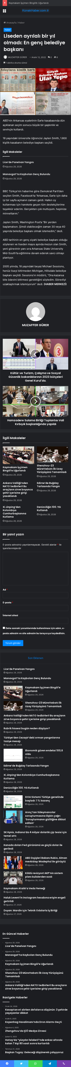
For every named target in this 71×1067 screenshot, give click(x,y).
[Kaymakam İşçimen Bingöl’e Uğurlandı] (18, 455)
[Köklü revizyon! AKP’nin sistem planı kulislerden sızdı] (13, 877)
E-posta (8, 602)
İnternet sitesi (10, 615)
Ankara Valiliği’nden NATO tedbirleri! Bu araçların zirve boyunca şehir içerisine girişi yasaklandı (18, 489)
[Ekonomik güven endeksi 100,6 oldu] (13, 755)
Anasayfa (11, 22)
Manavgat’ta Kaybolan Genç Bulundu (26, 174)
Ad (5, 589)
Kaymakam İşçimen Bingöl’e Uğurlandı (29, 3)
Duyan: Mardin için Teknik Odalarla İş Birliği (30, 910)
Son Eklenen (35, 658)
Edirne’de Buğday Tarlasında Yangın (48, 484)
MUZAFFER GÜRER (17, 57)
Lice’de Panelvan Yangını (18, 162)
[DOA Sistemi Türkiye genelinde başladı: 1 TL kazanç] (13, 801)
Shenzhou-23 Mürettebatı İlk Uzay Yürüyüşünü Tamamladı (52, 469)
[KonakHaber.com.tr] (35, 10)
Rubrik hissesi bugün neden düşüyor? (27, 728)
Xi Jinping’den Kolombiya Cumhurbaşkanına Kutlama (14, 511)
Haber (21, 22)
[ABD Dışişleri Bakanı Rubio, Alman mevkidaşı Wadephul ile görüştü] (13, 862)
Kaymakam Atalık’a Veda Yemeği (24, 888)
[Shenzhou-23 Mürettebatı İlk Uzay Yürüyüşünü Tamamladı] (52, 454)
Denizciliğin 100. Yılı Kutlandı (49, 508)
